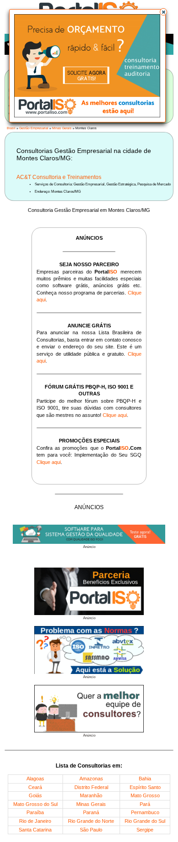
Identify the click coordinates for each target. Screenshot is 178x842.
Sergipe (144, 829)
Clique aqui (115, 415)
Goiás (35, 795)
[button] (163, 12)
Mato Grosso (145, 795)
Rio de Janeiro (35, 821)
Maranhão (91, 795)
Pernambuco (145, 812)
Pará (145, 804)
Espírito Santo (145, 787)
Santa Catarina (35, 829)
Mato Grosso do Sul (35, 804)
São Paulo (91, 829)
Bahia (145, 778)
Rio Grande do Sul (145, 821)
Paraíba (35, 812)
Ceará (35, 787)
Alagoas (35, 778)
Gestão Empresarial (33, 128)
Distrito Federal (91, 787)
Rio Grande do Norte (91, 821)
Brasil (11, 128)
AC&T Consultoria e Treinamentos (58, 177)
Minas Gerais (62, 128)
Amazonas (91, 778)
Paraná (91, 812)
